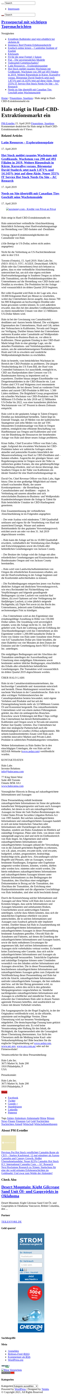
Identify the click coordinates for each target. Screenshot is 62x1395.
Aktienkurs (20, 1118)
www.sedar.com (42, 1043)
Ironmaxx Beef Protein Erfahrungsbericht (29, 45)
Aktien (10, 1118)
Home (4, 98)
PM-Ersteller (8, 123)
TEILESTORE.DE (11, 1221)
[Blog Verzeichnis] (11, 1370)
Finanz (11, 1121)
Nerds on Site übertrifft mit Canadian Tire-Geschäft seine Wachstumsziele (30, 91)
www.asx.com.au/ (26, 1046)
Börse (43, 1118)
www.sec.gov (8, 1046)
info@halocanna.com (12, 771)
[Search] (2, 3)
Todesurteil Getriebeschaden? (23, 62)
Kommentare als (19, 1357)
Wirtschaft (28, 1124)
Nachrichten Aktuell (11, 1124)
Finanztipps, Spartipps (21, 98)
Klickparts (13, 54)
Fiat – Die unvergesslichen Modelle (26, 59)
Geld (33, 1121)
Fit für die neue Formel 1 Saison (24, 56)
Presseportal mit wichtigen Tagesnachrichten (24, 24)
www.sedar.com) (31, 751)
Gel (28, 1121)
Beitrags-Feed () (19, 1354)
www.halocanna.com (12, 786)
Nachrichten (42, 1121)
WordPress (20, 1389)
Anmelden (13, 1351)
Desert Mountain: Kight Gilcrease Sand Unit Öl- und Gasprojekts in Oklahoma (30, 1191)
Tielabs (45, 1389)
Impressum (13, 8)
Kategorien (7, 1386)
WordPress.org (15, 1360)
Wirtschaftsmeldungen (45, 1124)
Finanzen (20, 1121)
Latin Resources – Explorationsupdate (28, 65)
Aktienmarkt (33, 1118)
